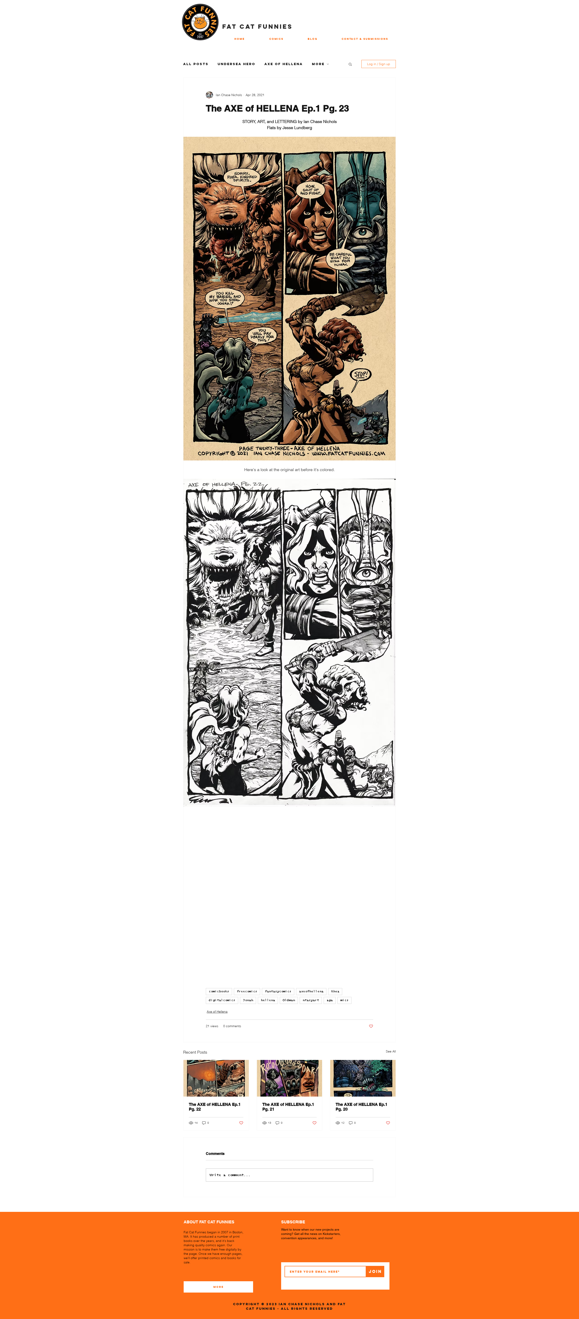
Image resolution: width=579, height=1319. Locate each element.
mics (344, 1000)
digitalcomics (222, 1000)
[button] (350, 64)
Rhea (335, 991)
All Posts (196, 64)
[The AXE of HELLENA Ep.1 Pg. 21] (289, 1078)
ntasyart (311, 1000)
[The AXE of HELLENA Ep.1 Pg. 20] (363, 1078)
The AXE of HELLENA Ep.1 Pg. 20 (361, 1106)
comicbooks (219, 991)
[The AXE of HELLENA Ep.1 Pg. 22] (216, 1078)
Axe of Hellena (283, 64)
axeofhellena (311, 991)
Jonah (248, 1000)
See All (391, 1051)
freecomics (247, 991)
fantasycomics (278, 991)
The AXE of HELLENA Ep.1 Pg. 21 (288, 1106)
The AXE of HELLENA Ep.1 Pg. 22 (215, 1106)
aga (330, 1000)
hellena (268, 1000)
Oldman (289, 1000)
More (318, 64)
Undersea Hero (236, 64)
